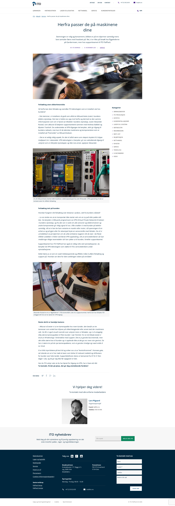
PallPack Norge (37, 485)
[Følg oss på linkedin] (72, 456)
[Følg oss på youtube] (81, 457)
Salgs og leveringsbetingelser (42, 502)
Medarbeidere (119, 131)
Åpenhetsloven (67, 502)
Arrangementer (119, 111)
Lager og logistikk (120, 124)
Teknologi (117, 150)
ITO (36, 4)
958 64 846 (98, 410)
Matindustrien (38, 456)
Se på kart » (66, 472)
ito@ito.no (139, 2)
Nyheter (116, 143)
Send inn (136, 488)
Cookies (56, 502)
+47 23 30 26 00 (125, 2)
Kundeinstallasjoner (121, 121)
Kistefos (117, 118)
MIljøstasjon (118, 137)
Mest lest (117, 134)
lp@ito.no (97, 407)
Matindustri (118, 127)
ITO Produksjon (119, 115)
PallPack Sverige (38, 488)
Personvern (37, 473)
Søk (141, 10)
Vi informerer (119, 153)
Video (116, 156)
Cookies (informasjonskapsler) (43, 477)
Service (102, 47)
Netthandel (118, 140)
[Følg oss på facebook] (76, 457)
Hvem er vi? (37, 470)
